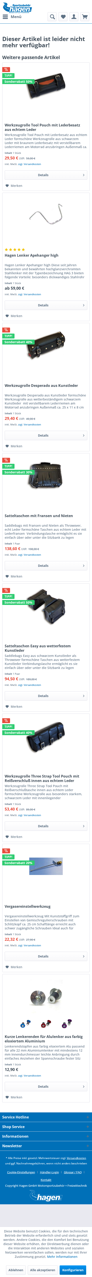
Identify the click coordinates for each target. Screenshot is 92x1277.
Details (43, 175)
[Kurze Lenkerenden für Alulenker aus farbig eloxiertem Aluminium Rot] (46, 1023)
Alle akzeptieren (42, 1270)
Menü (16, 16)
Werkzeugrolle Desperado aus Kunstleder (41, 385)
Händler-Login (49, 1172)
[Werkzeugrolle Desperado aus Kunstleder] (46, 345)
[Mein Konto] (73, 16)
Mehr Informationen (62, 1256)
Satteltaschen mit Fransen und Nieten (39, 516)
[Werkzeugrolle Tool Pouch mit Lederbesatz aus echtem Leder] (46, 85)
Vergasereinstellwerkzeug (27, 906)
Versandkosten (76, 1158)
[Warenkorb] (84, 16)
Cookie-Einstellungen (21, 1172)
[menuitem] (12, 16)
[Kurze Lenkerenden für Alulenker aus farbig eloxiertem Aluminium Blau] (25, 1023)
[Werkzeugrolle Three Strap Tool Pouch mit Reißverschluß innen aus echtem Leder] (46, 736)
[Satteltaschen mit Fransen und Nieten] (46, 476)
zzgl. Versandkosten (29, 164)
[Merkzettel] (63, 16)
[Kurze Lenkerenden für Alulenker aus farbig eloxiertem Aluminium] (46, 996)
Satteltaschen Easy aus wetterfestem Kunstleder (38, 648)
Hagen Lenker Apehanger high (32, 255)
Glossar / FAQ (73, 1172)
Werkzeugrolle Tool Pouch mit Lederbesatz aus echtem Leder (42, 127)
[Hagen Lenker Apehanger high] (46, 215)
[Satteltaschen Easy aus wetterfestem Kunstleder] (46, 606)
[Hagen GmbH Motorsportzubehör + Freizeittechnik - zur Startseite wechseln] (17, 7)
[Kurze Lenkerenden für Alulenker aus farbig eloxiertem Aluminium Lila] (66, 1023)
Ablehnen (15, 1270)
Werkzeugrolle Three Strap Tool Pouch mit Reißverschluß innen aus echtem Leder (42, 778)
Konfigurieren (73, 1270)
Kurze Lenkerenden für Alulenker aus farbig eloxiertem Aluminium (44, 1038)
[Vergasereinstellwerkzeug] (46, 866)
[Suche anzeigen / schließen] (52, 16)
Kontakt (46, 1180)
